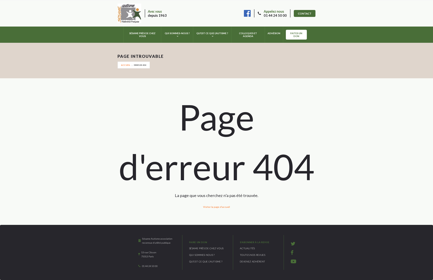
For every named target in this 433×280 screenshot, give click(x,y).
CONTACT (304, 13)
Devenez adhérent (252, 261)
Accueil (125, 65)
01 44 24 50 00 (275, 13)
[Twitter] (293, 243)
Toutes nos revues (252, 254)
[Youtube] (293, 261)
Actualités (247, 248)
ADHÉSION (274, 33)
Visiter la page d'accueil (216, 206)
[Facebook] (247, 13)
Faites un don (296, 35)
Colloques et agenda (248, 35)
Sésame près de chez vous (142, 35)
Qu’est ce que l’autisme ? (212, 33)
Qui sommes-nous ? (177, 33)
